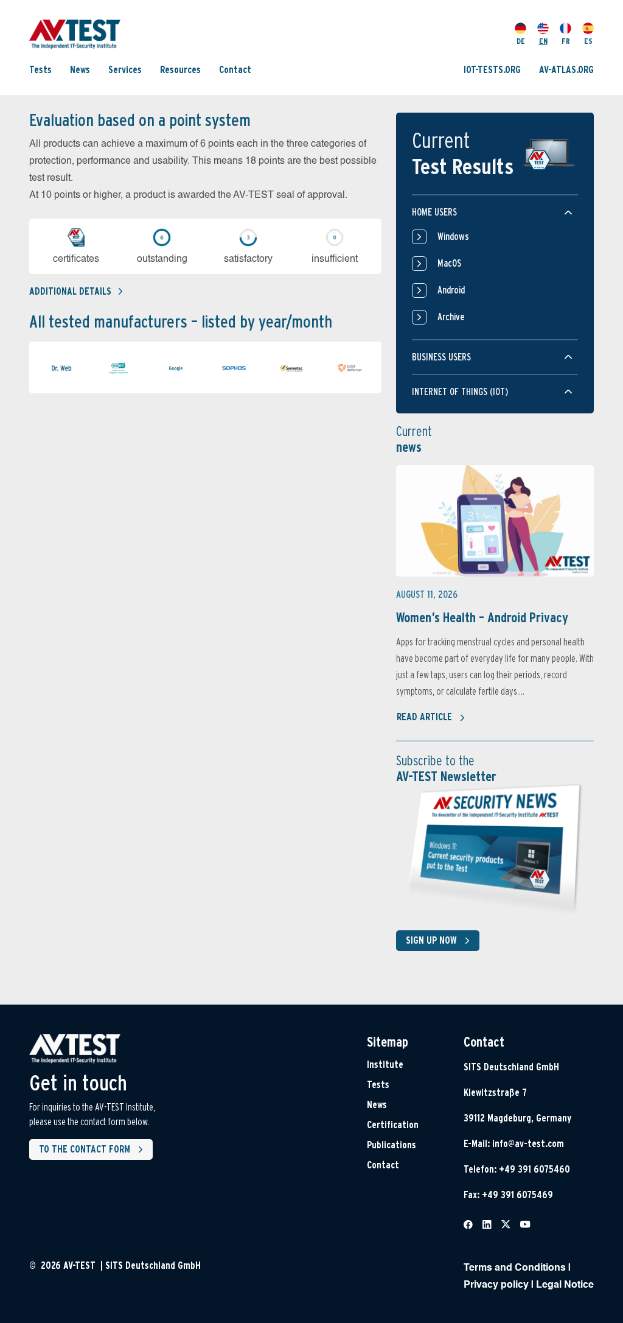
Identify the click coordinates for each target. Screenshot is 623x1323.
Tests (40, 69)
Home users (434, 212)
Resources (180, 69)
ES (588, 41)
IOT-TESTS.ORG (492, 69)
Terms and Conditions (515, 1268)
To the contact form (84, 1149)
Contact (235, 69)
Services (125, 69)
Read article (424, 717)
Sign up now (431, 940)
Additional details (70, 291)
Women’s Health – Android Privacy (482, 617)
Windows (453, 236)
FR (566, 41)
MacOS (449, 263)
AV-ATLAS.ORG (566, 69)
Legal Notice (565, 1285)
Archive (451, 317)
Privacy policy (496, 1285)
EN (543, 41)
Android (451, 290)
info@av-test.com (528, 1143)
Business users (441, 357)
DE (521, 41)
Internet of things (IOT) (460, 392)
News (80, 69)
